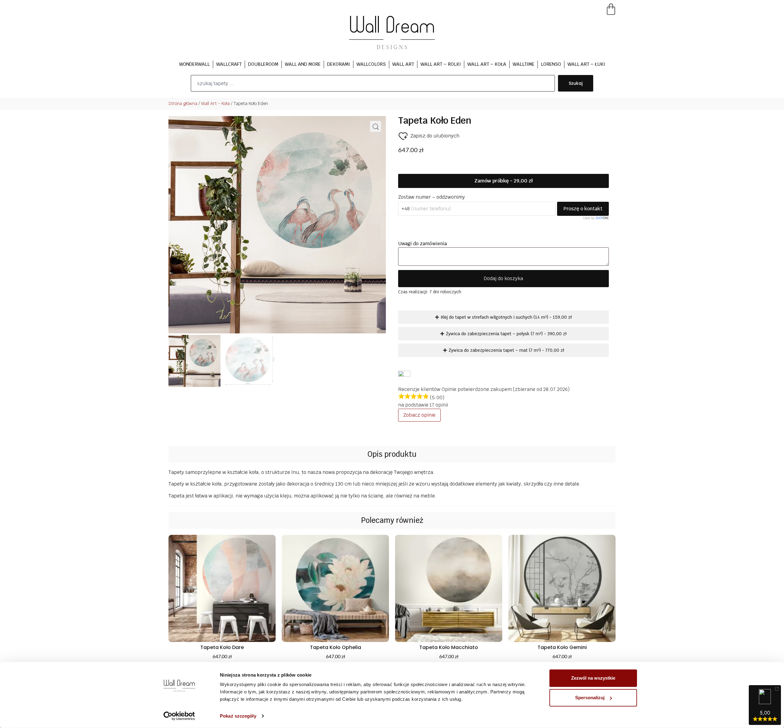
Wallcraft (229, 64)
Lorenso (551, 64)
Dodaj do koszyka (503, 278)
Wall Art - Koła (215, 103)
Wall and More (303, 64)
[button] (375, 126)
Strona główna (182, 103)
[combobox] (373, 83)
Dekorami (338, 64)
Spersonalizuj (590, 697)
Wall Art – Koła (486, 64)
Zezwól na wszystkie (593, 678)
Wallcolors (371, 64)
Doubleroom (263, 64)
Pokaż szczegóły (238, 716)
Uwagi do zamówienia (423, 243)
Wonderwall (194, 64)
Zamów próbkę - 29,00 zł (503, 181)
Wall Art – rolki (440, 64)
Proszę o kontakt (583, 208)
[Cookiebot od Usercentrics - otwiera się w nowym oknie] (179, 716)
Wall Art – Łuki (586, 64)
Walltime (523, 64)
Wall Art (403, 64)
